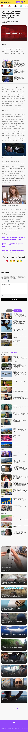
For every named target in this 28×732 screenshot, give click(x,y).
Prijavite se (14, 299)
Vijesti (12, 6)
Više (14, 708)
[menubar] (25, 2)
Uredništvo (3, 728)
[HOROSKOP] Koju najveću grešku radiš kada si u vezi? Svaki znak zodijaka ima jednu (12, 244)
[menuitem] (25, 2)
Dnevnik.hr (5, 6)
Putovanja (24, 6)
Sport (18, 6)
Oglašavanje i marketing (13, 728)
